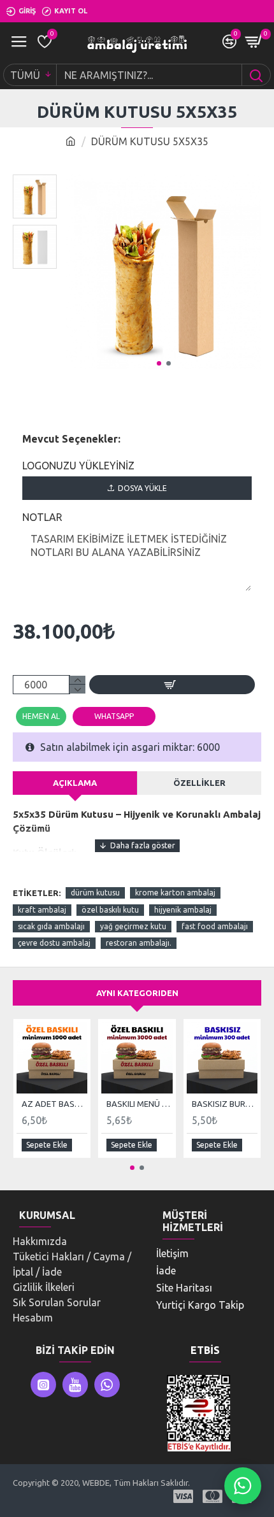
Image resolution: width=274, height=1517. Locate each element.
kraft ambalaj (42, 910)
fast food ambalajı (215, 926)
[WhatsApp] (242, 1485)
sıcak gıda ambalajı (51, 926)
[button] (159, 363)
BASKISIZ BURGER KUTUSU (224, 1103)
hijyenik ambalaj (183, 910)
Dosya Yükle (142, 488)
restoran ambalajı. (138, 943)
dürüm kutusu (95, 892)
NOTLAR (42, 517)
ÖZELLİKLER (199, 782)
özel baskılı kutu (110, 910)
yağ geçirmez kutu (133, 926)
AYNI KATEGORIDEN (137, 992)
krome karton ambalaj (175, 892)
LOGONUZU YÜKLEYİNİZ (78, 465)
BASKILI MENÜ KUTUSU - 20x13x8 (139, 1103)
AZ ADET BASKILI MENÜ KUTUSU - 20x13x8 (54, 1103)
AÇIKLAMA (75, 782)
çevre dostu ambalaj (54, 943)
